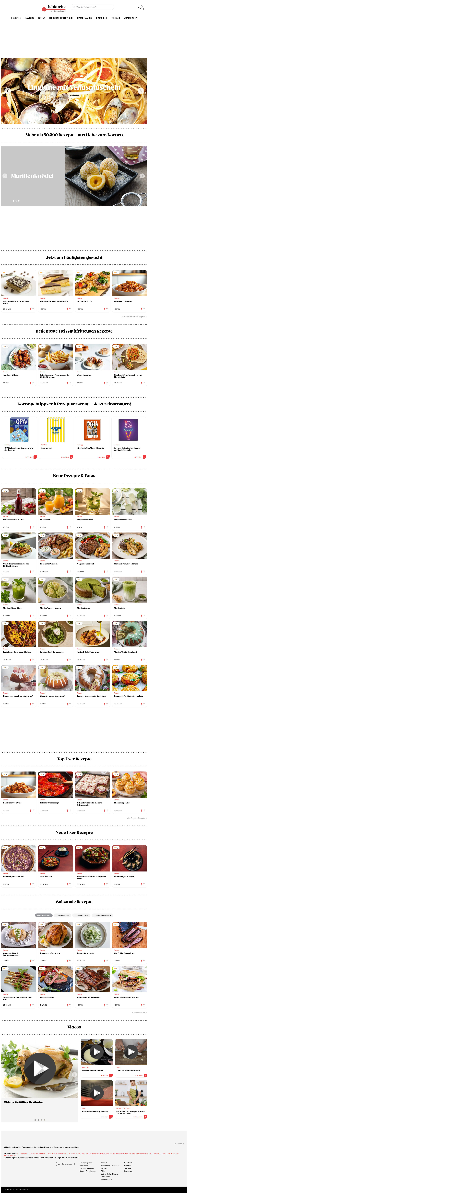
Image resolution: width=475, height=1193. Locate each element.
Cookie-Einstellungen (88, 1171)
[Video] (39, 1068)
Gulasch (6, 1155)
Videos (115, 18)
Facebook (128, 1163)
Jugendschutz (106, 1179)
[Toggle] (140, 7)
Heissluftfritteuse (61, 18)
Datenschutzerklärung (109, 1174)
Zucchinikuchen (22, 1153)
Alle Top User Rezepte (136, 818)
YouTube (127, 1168)
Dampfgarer (84, 18)
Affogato (156, 1153)
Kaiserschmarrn (147, 1153)
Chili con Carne (52, 1153)
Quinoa (102, 1153)
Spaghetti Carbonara (92, 1153)
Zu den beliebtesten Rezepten (133, 317)
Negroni (128, 1153)
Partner (104, 1168)
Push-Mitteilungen (87, 1168)
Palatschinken (111, 1153)
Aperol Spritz (80, 1153)
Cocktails (163, 1153)
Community (131, 18)
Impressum (105, 1177)
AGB (103, 1171)
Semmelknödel (136, 1153)
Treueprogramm (86, 1163)
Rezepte (16, 18)
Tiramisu (13, 1155)
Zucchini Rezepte (173, 1153)
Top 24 (41, 18)
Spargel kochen (40, 1153)
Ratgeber (101, 18)
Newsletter (84, 1166)
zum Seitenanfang (65, 1164)
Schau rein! (74, 96)
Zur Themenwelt (138, 1013)
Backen (29, 18)
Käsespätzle (120, 1153)
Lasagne (32, 1153)
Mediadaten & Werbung (110, 1166)
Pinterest (127, 1166)
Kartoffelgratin (62, 1153)
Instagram (128, 1171)
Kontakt (104, 1163)
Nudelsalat (71, 1153)
